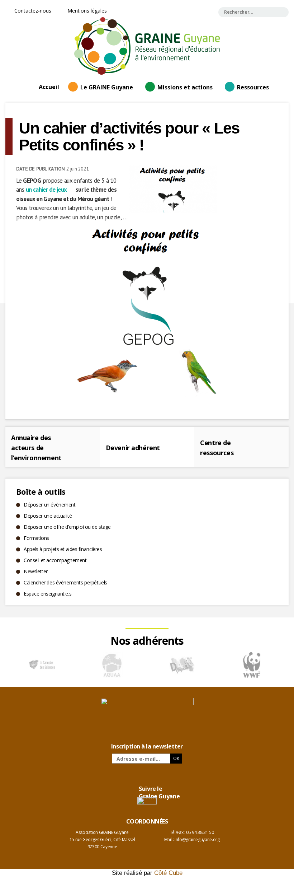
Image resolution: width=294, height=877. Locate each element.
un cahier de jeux (46, 189)
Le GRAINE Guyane (106, 87)
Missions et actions (185, 87)
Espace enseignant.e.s (47, 593)
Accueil (49, 87)
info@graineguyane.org (197, 839)
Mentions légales (86, 10)
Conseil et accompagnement (55, 560)
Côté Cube (168, 872)
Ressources (253, 87)
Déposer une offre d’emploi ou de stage (67, 526)
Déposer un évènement (50, 504)
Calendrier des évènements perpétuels (65, 582)
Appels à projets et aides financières (63, 549)
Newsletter (36, 571)
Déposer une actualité (48, 515)
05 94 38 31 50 (200, 832)
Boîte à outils (41, 491)
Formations (36, 538)
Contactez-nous (32, 10)
